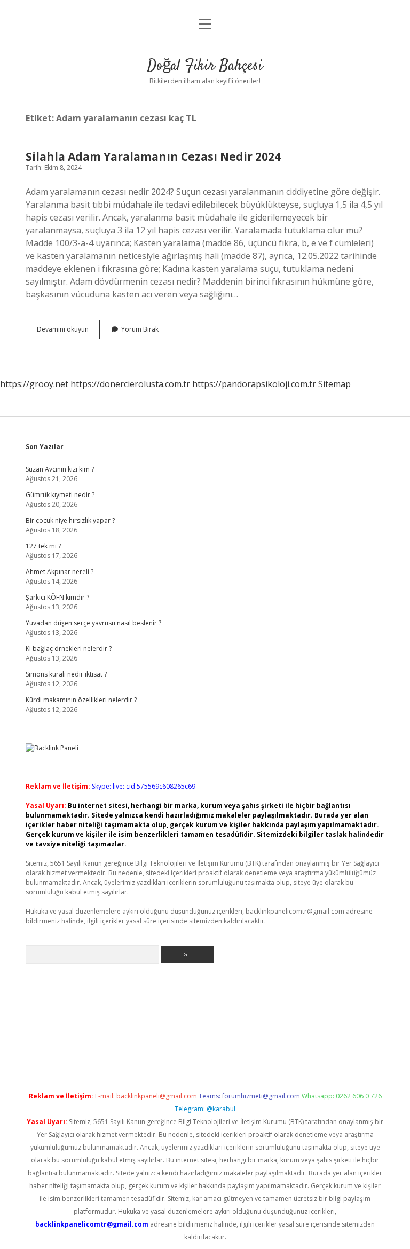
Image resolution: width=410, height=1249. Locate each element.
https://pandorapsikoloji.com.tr (254, 384)
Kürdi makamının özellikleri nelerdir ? (81, 699)
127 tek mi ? (43, 546)
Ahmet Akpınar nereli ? (59, 571)
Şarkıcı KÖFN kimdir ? (57, 597)
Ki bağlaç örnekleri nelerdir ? (69, 648)
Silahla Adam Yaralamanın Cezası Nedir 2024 (153, 156)
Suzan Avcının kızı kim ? (60, 469)
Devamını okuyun (68, 331)
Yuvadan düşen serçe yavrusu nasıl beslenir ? (93, 622)
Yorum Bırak (140, 329)
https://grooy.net (34, 384)
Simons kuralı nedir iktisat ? (66, 674)
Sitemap (334, 384)
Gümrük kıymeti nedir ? (60, 494)
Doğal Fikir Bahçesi (205, 66)
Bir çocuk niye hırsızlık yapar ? (70, 520)
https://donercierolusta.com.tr (130, 384)
